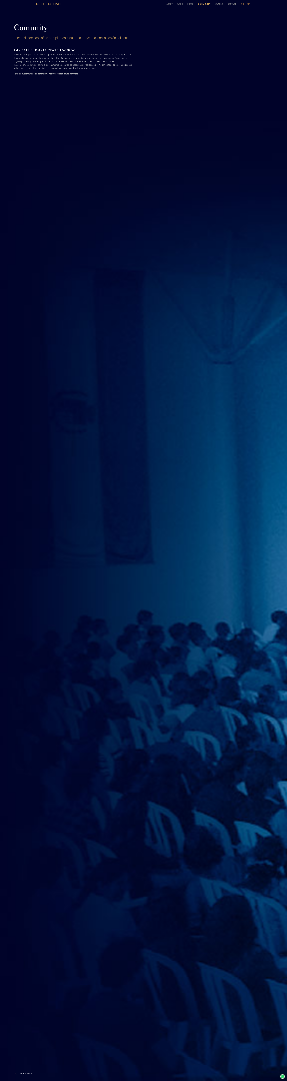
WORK (180, 4)
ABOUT (169, 4)
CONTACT (232, 4)
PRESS (190, 4)
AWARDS (219, 4)
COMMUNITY (204, 4)
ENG (242, 4)
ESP (248, 4)
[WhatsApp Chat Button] (282, 1076)
